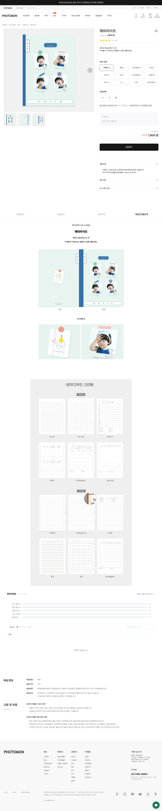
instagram (125, 794)
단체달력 (87, 774)
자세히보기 (7, 709)
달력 (72, 767)
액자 (46, 16)
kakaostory (155, 794)
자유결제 (46, 770)
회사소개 (6, 792)
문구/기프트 (76, 16)
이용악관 (14, 792)
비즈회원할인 (61, 760)
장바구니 (143, 15)
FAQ (45, 760)
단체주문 (87, 767)
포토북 (37, 16)
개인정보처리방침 (25, 792)
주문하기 (129, 147)
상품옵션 (20, 214)
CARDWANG (32, 8)
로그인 (134, 8)
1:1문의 (46, 774)
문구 (19, 25)
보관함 (150, 15)
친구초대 (60, 767)
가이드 (109, 16)
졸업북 (87, 770)
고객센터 (155, 8)
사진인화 (26, 16)
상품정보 (61, 214)
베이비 (87, 16)
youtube (140, 794)
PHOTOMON (8, 8)
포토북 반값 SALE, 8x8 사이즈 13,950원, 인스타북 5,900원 (81, 2)
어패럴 (73, 777)
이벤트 (148, 8)
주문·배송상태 (48, 763)
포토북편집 (88, 763)
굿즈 (54, 16)
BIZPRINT (20, 8)
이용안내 (87, 760)
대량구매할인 (61, 757)
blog (132, 794)
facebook (117, 794)
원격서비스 (47, 767)
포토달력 (98, 16)
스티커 (64, 16)
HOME (4, 25)
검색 (136, 15)
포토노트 (25, 25)
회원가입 (141, 8)
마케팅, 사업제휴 (62, 763)
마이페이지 (157, 15)
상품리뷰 (101, 214)
